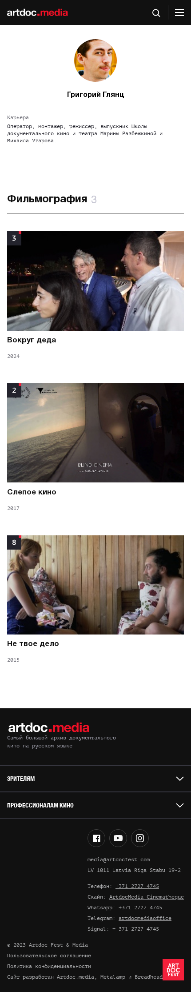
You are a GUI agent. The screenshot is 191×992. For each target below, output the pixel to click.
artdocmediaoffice (145, 918)
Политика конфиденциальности (49, 966)
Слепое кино (31, 492)
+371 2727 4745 (137, 886)
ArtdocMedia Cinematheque (146, 897)
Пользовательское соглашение (49, 955)
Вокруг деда (31, 340)
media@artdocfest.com (119, 859)
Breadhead (149, 977)
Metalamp (112, 977)
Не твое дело (33, 644)
